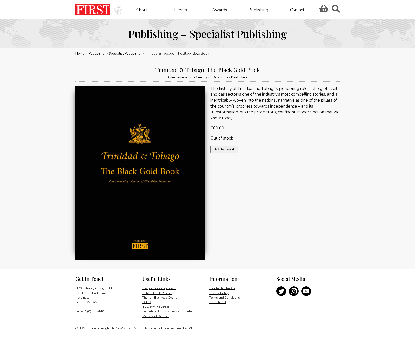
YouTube (306, 291)
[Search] (336, 10)
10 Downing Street (155, 307)
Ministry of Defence (155, 316)
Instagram (294, 291)
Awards (219, 9)
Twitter (281, 291)
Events (180, 9)
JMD (191, 328)
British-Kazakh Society (157, 293)
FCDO (146, 302)
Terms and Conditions (224, 297)
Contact (297, 9)
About (142, 9)
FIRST (92, 9)
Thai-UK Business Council (160, 297)
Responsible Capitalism (159, 288)
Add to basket (224, 149)
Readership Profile (222, 288)
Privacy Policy (219, 293)
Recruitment (217, 302)
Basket (323, 10)
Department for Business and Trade (167, 311)
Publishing (258, 9)
